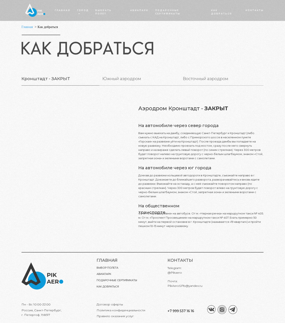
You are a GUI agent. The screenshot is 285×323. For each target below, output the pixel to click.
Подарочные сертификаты (117, 280)
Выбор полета (107, 267)
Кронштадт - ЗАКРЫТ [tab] (45, 78)
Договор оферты (110, 304)
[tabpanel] (142, 165)
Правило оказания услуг (115, 316)
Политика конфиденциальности (121, 310)
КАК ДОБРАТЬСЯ (108, 286)
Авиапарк (104, 274)
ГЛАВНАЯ (62, 10)
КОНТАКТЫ (255, 10)
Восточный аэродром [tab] (205, 78)
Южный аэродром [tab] (121, 78)
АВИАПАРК (139, 10)
